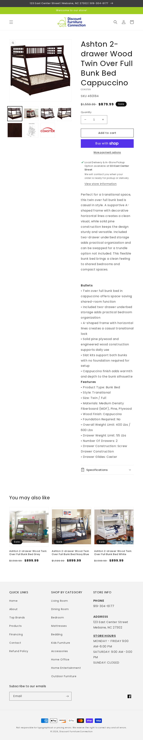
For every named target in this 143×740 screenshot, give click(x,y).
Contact (15, 643)
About (13, 609)
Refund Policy (18, 651)
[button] (11, 22)
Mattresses (59, 626)
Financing (16, 634)
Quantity (86, 112)
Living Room (59, 601)
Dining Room (60, 609)
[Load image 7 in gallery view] (47, 130)
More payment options (107, 152)
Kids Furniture (60, 643)
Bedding (56, 634)
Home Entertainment (66, 668)
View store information (101, 184)
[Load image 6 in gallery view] (31, 130)
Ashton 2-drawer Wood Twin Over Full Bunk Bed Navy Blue (70, 553)
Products (15, 626)
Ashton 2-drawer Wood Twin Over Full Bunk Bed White (113, 553)
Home (13, 601)
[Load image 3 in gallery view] (47, 113)
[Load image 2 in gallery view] (31, 113)
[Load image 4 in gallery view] (64, 113)
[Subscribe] (67, 696)
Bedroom (57, 617)
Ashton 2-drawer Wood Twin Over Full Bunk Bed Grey (28, 553)
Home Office (60, 659)
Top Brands (17, 617)
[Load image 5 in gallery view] (14, 130)
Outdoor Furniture (63, 676)
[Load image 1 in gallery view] (14, 113)
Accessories (59, 651)
